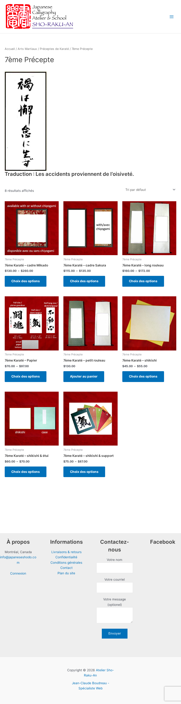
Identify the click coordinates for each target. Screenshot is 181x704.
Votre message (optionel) (114, 602)
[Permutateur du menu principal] (171, 16)
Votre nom (114, 560)
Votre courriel (114, 579)
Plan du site (66, 573)
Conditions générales (66, 562)
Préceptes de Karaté (54, 49)
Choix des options (25, 281)
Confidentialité (66, 557)
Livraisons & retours (66, 552)
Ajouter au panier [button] (84, 376)
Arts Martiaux (27, 49)
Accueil (10, 49)
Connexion (18, 573)
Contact (66, 568)
